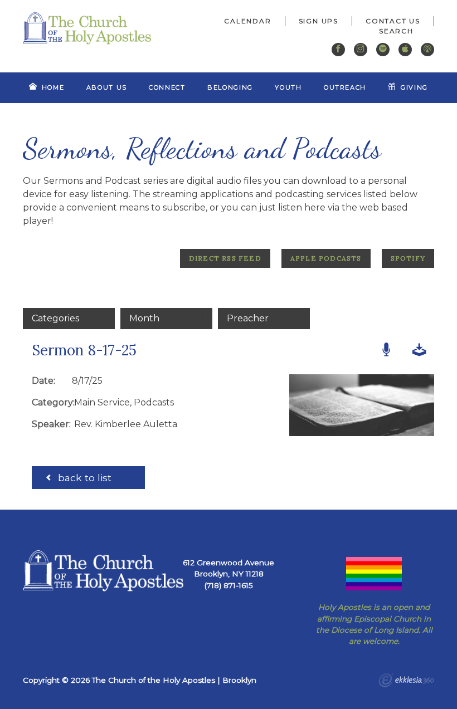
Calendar (247, 21)
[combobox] (400, 31)
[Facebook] (338, 49)
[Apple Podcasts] (405, 49)
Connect (167, 87)
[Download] (419, 350)
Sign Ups (318, 21)
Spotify (408, 258)
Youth (288, 87)
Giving (414, 87)
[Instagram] (360, 49)
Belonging (230, 87)
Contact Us (393, 21)
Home (53, 87)
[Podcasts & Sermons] (427, 49)
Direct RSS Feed (225, 258)
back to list (83, 477)
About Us (106, 87)
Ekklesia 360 (406, 681)
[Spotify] (383, 49)
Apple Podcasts (326, 258)
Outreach (345, 87)
